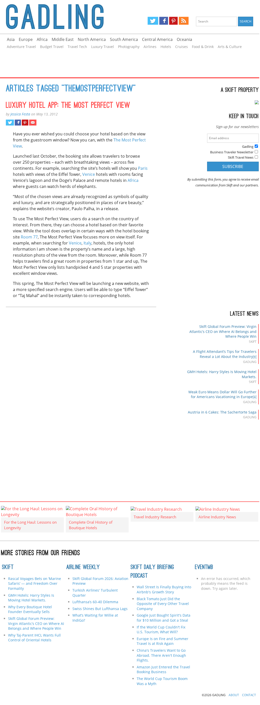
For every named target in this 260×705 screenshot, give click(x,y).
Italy (87, 243)
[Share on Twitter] (10, 122)
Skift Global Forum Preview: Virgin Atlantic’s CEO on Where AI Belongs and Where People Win (222, 331)
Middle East (63, 39)
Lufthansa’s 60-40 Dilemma (95, 601)
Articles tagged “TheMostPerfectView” (71, 89)
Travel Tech (77, 46)
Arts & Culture (230, 46)
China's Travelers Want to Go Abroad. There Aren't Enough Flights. (161, 655)
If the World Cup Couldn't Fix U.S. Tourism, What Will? (161, 630)
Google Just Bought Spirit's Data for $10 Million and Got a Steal (163, 618)
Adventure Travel (21, 46)
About (234, 695)
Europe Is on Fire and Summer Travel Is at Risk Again (162, 641)
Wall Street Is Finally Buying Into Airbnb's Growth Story (164, 589)
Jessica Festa (20, 114)
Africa (42, 39)
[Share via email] (32, 122)
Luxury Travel (102, 46)
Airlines (150, 46)
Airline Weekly (83, 568)
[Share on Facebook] (18, 122)
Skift (8, 568)
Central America (157, 39)
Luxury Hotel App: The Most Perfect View (68, 106)
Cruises (181, 46)
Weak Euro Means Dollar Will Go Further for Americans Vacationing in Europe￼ (222, 394)
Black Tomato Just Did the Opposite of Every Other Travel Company (163, 603)
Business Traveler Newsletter (231, 152)
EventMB (204, 568)
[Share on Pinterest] (25, 122)
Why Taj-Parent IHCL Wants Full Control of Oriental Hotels (34, 638)
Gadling (65, 16)
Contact (249, 695)
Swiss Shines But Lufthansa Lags (100, 608)
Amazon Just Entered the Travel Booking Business (163, 669)
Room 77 (29, 237)
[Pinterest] (173, 21)
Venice (88, 174)
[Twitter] (153, 21)
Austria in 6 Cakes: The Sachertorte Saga (222, 412)
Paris (143, 168)
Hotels (166, 46)
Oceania (184, 39)
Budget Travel (52, 46)
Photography (128, 46)
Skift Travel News (240, 157)
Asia (11, 39)
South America (124, 39)
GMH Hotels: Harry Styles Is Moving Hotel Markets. (31, 598)
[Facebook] (163, 21)
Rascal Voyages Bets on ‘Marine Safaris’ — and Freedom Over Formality (34, 583)
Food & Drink (203, 46)
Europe (26, 39)
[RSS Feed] (183, 21)
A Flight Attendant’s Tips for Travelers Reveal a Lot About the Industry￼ (224, 354)
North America (92, 39)
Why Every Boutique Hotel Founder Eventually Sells (30, 609)
